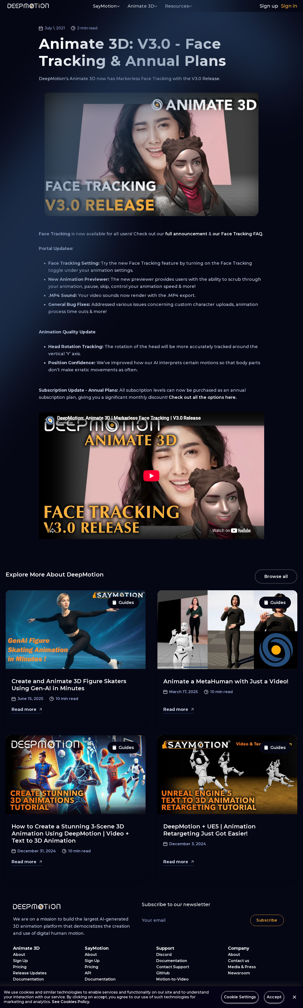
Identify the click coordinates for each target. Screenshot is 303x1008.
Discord (164, 954)
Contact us (238, 960)
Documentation (28, 979)
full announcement (186, 233)
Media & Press (242, 967)
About (19, 954)
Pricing (20, 967)
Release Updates (30, 973)
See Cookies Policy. (71, 1001)
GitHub (163, 973)
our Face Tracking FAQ (237, 233)
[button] (106, 6)
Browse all (276, 576)
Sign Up (20, 960)
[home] (28, 5)
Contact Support (172, 967)
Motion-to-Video (172, 979)
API (88, 973)
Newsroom (239, 973)
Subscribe (266, 920)
